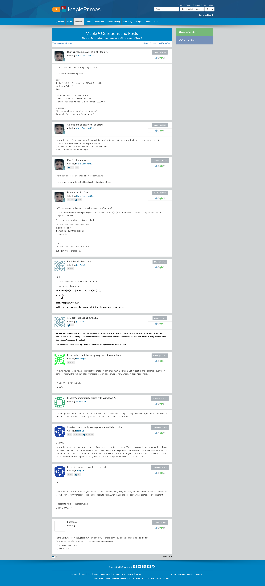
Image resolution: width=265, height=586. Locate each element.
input (69, 434)
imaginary (71, 362)
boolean (70, 199)
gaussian (71, 268)
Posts (69, 22)
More (156, 22)
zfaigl (78, 430)
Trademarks (167, 578)
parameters (77, 434)
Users (88, 22)
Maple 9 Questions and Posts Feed (157, 43)
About (211, 5)
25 (83, 430)
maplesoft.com (137, 578)
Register (189, 5)
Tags (89, 574)
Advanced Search (206, 15)
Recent (147, 22)
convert (70, 474)
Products (79, 22)
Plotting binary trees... (79, 160)
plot (72, 167)
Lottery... (72, 521)
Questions (59, 22)
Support (197, 5)
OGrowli (80, 401)
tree (77, 167)
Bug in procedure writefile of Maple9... (87, 51)
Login (181, 5)
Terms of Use (149, 578)
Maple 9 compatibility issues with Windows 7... (91, 397)
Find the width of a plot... (80, 261)
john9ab (80, 265)
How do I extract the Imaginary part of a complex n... (95, 355)
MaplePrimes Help (185, 574)
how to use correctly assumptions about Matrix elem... (96, 427)
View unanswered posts (62, 43)
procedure (89, 434)
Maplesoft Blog (114, 22)
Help (204, 5)
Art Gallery (127, 22)
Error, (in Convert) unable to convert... (87, 466)
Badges (138, 22)
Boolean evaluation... (78, 192)
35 (92, 55)
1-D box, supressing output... (82, 317)
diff (79, 474)
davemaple (81, 358)
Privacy (158, 578)
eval (79, 199)
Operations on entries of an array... (85, 124)
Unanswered (99, 22)
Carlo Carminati (83, 55)
